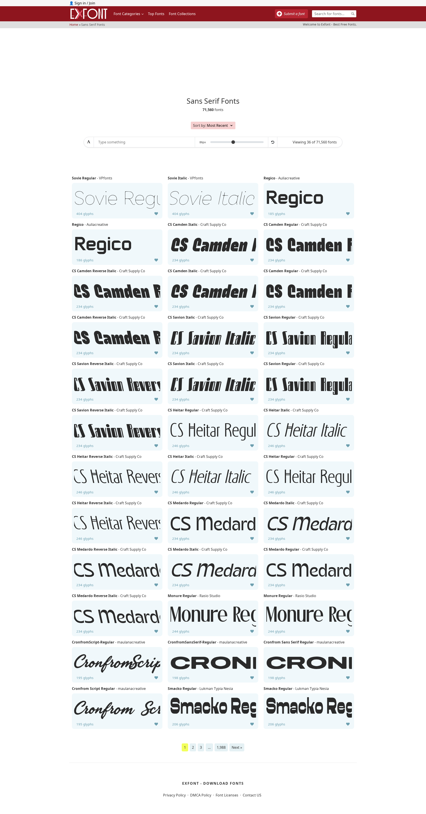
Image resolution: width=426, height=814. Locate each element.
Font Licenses (227, 795)
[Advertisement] (213, 59)
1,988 (221, 747)
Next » (237, 747)
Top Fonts (156, 13)
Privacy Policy (174, 795)
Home (73, 24)
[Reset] (272, 142)
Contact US (252, 795)
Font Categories (127, 13)
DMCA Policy (200, 795)
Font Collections (182, 13)
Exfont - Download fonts (213, 783)
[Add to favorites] (156, 213)
